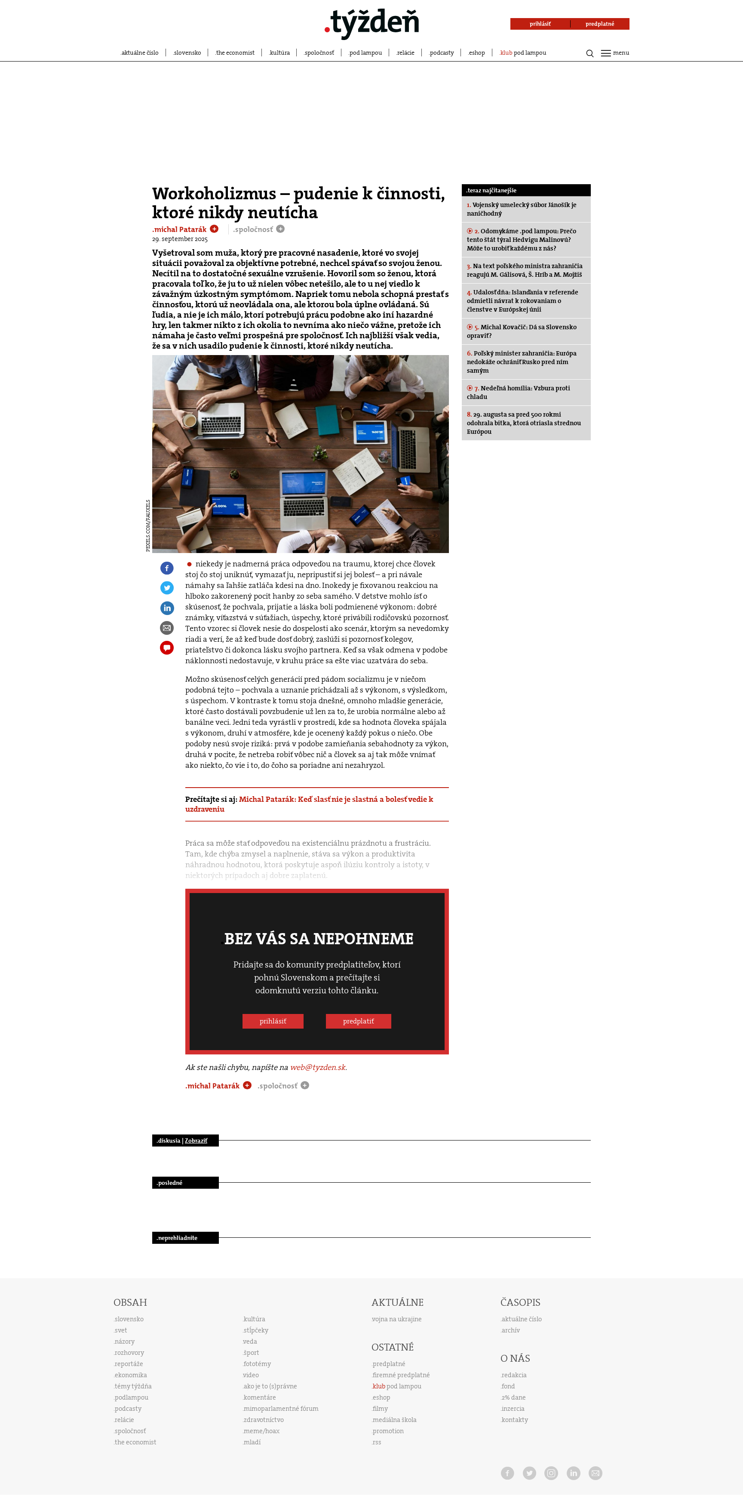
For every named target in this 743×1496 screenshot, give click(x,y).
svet (121, 1330)
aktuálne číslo (140, 52)
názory (125, 1341)
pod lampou (366, 52)
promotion (388, 1431)
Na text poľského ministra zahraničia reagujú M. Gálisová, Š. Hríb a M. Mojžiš (525, 270)
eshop (477, 52)
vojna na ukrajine (397, 1319)
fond (508, 1386)
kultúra (280, 52)
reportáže (129, 1364)
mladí (252, 1442)
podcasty (442, 52)
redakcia (514, 1375)
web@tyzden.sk (317, 1067)
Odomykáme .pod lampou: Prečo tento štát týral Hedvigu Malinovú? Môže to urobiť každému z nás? (521, 240)
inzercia (513, 1408)
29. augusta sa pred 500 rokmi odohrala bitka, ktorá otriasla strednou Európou (524, 423)
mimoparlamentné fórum (281, 1408)
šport (251, 1352)
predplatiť (358, 1021)
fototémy (257, 1364)
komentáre (260, 1397)
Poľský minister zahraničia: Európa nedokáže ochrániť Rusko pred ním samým (522, 362)
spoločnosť (319, 52)
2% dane (514, 1397)
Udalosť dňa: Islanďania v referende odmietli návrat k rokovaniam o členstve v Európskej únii (522, 301)
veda (250, 1341)
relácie (405, 52)
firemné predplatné (401, 1375)
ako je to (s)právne (270, 1386)
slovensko (187, 52)
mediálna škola (395, 1420)
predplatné (389, 1364)
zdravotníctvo (264, 1420)
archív (511, 1330)
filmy (380, 1408)
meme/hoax (261, 1431)
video (251, 1375)
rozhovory (129, 1352)
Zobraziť (196, 1140)
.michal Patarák (180, 229)
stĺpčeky (256, 1330)
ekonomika (131, 1375)
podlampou (131, 1397)
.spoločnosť (254, 229)
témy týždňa (133, 1386)
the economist (235, 52)
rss (377, 1442)
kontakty (515, 1420)
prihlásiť (273, 1021)
